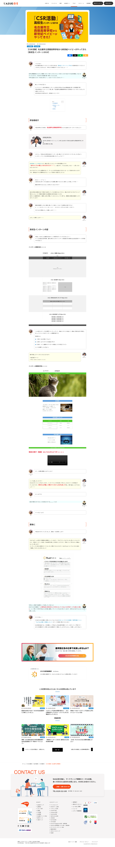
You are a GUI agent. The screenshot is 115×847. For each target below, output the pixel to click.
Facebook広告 (54, 814)
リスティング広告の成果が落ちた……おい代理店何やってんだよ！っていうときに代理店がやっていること (57, 712)
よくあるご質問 (76, 806)
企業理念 (39, 806)
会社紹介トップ (40, 804)
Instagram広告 (54, 812)
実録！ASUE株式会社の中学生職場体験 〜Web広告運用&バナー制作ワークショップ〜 (33, 741)
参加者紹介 (55, 103)
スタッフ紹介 (40, 808)
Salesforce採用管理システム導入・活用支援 (60, 825)
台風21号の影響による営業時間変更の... (80, 749)
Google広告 (66, 708)
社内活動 (37, 46)
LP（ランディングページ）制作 (57, 827)
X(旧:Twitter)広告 (54, 816)
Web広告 (42, 708)
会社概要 (39, 814)
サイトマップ (94, 841)
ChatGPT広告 (54, 810)
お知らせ (47, 3)
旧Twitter (56, 671)
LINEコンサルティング (55, 831)
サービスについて (54, 804)
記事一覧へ (57, 750)
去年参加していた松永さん (36, 163)
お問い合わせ (108, 3)
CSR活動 (30, 46)
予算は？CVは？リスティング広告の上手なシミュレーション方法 (81, 711)
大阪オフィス (40, 819)
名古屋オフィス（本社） (42, 816)
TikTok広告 (53, 821)
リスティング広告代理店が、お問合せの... (35, 749)
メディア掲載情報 (77, 811)
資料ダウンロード (98, 3)
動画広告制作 (53, 829)
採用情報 (89, 3)
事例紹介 (75, 802)
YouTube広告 (53, 819)
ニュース (75, 808)
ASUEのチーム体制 (55, 806)
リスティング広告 (54, 808)
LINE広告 (53, 818)
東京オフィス (40, 818)
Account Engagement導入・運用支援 (59, 823)
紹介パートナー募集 (72, 841)
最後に (54, 109)
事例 (61, 3)
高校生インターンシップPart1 (65, 65)
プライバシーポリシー (84, 841)
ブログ (74, 3)
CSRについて (61, 620)
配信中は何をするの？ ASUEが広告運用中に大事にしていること (33, 711)
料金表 (52, 833)
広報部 (38, 810)
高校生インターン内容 (56, 106)
